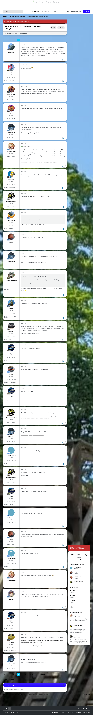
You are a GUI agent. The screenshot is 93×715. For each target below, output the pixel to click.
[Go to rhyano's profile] (11, 347)
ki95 (11, 73)
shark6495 (11, 331)
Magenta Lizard (11, 151)
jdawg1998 (11, 599)
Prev (8, 40)
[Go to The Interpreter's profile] (11, 450)
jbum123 (11, 642)
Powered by (83, 712)
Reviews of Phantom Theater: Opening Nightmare (18, 21)
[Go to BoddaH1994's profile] (11, 214)
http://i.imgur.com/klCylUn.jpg (33, 348)
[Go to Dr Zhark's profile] (11, 302)
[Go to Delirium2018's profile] (11, 89)
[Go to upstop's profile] (11, 236)
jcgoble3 (11, 374)
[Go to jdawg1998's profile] (11, 593)
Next (33, 40)
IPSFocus (58, 712)
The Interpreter (11, 456)
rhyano (11, 353)
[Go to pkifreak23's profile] (11, 46)
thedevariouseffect (11, 201)
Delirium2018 (11, 94)
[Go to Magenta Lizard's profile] (11, 146)
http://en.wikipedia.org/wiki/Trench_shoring (32, 435)
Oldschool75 (11, 132)
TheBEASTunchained (11, 280)
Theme (53, 712)
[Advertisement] (79, 668)
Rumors (25, 33)
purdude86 (11, 180)
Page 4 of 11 (42, 40)
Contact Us (6, 712)
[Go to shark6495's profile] (11, 326)
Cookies (12, 712)
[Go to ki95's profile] (11, 67)
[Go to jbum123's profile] (11, 637)
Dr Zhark (11, 308)
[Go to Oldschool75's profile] (11, 127)
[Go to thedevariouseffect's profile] (11, 195)
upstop (11, 242)
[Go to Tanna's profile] (11, 108)
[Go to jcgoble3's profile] (11, 369)
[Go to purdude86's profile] (11, 174)
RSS (17, 712)
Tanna (11, 113)
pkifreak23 (11, 52)
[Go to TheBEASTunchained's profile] (11, 274)
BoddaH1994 (11, 220)
